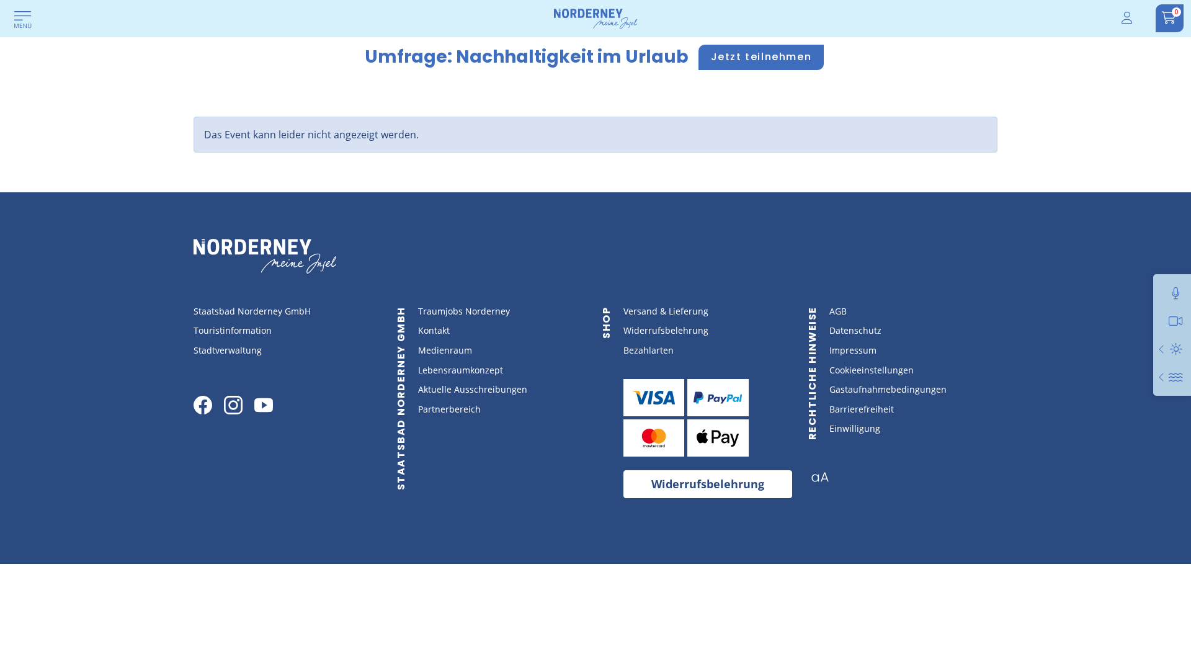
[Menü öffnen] (22, 20)
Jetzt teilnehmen (761, 57)
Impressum (853, 350)
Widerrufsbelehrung (665, 330)
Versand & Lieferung (665, 311)
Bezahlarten (648, 350)
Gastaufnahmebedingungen (888, 389)
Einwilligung (854, 428)
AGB (838, 311)
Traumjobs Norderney (464, 311)
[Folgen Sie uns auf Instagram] (233, 405)
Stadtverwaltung (228, 350)
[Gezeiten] (1176, 377)
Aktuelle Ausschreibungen (472, 389)
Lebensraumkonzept (460, 370)
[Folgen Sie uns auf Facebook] (203, 405)
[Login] (1127, 18)
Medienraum (445, 350)
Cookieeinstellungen (871, 370)
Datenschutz (855, 330)
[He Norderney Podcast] (1176, 293)
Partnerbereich (449, 409)
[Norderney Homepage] (595, 18)
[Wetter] (1176, 349)
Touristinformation (233, 330)
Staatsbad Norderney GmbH (252, 311)
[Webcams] (1176, 321)
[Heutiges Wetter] (1162, 349)
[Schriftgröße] (825, 481)
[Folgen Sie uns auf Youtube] (263, 405)
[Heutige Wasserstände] (1162, 377)
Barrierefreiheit (861, 409)
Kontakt (434, 330)
